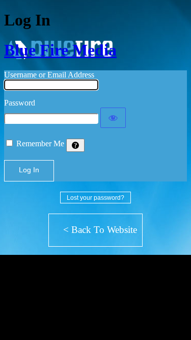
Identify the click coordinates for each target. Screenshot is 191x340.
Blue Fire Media (60, 50)
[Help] (75, 145)
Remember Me (40, 143)
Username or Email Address (49, 74)
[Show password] (113, 118)
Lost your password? (95, 197)
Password (19, 102)
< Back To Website (100, 229)
